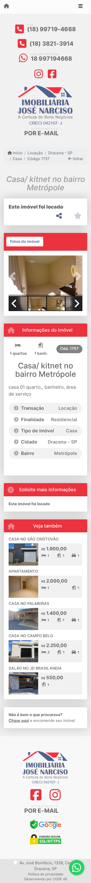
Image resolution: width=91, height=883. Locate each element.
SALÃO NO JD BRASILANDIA (35, 668)
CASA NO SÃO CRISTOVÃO (34, 539)
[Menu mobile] (6, 6)
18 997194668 (51, 58)
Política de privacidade (45, 874)
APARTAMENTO (23, 571)
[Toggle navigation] (80, 7)
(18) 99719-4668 (51, 29)
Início (17, 152)
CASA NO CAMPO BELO (31, 635)
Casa (17, 158)
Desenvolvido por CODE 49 (45, 879)
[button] (14, 276)
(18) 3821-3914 (52, 43)
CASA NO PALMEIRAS (29, 603)
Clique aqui (19, 720)
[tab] (24, 241)
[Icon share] (39, 73)
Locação (35, 152)
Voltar (77, 158)
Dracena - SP (60, 152)
